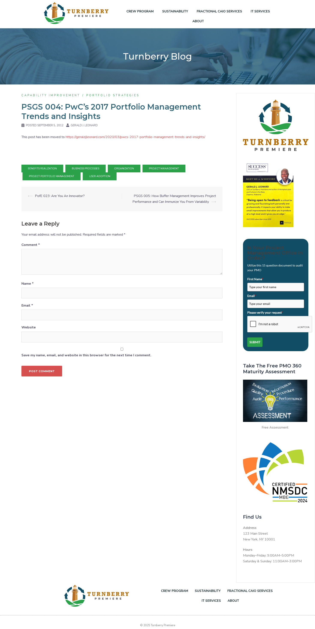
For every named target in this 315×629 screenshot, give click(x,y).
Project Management (164, 168)
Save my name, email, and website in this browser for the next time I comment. (86, 355)
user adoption (99, 176)
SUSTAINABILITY (175, 11)
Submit (254, 342)
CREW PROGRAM (140, 11)
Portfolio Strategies (113, 95)
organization (124, 168)
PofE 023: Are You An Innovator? (60, 196)
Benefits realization (42, 168)
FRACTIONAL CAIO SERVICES (219, 11)
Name (27, 283)
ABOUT (198, 21)
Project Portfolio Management (51, 176)
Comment (30, 244)
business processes (85, 168)
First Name (255, 279)
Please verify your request (265, 312)
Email (27, 305)
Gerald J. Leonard (84, 125)
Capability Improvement (50, 95)
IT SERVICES (260, 11)
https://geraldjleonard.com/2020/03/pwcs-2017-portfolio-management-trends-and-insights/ (136, 137)
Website (28, 327)
